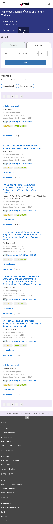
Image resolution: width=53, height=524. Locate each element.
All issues (23, 30)
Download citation (9, 86)
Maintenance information (11, 484)
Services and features (10, 460)
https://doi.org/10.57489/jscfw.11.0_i (20, 121)
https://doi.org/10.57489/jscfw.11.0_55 (21, 380)
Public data (6, 464)
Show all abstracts (26, 86)
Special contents (8, 488)
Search (13, 45)
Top (27, 417)
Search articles (7, 441)
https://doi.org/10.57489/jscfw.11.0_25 (21, 255)
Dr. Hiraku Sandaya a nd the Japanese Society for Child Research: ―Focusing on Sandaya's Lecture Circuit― (22, 323)
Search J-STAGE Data (10, 445)
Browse (38, 45)
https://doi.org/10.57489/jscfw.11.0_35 (21, 299)
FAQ (3, 512)
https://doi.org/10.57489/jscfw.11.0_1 (21, 163)
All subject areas (8, 433)
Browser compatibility (10, 508)
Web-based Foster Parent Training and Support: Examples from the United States (22, 147)
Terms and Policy (8, 469)
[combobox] (12, 53)
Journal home (9, 30)
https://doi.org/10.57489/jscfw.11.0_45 (21, 341)
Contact (4, 516)
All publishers (6, 437)
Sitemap (4, 520)
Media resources (8, 492)
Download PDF (8, 136)
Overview (5, 456)
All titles (4, 428)
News (3, 480)
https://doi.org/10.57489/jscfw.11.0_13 (21, 210)
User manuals (6, 503)
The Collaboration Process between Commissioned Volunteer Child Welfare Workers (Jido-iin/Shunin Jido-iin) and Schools (20, 188)
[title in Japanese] (11, 106)
